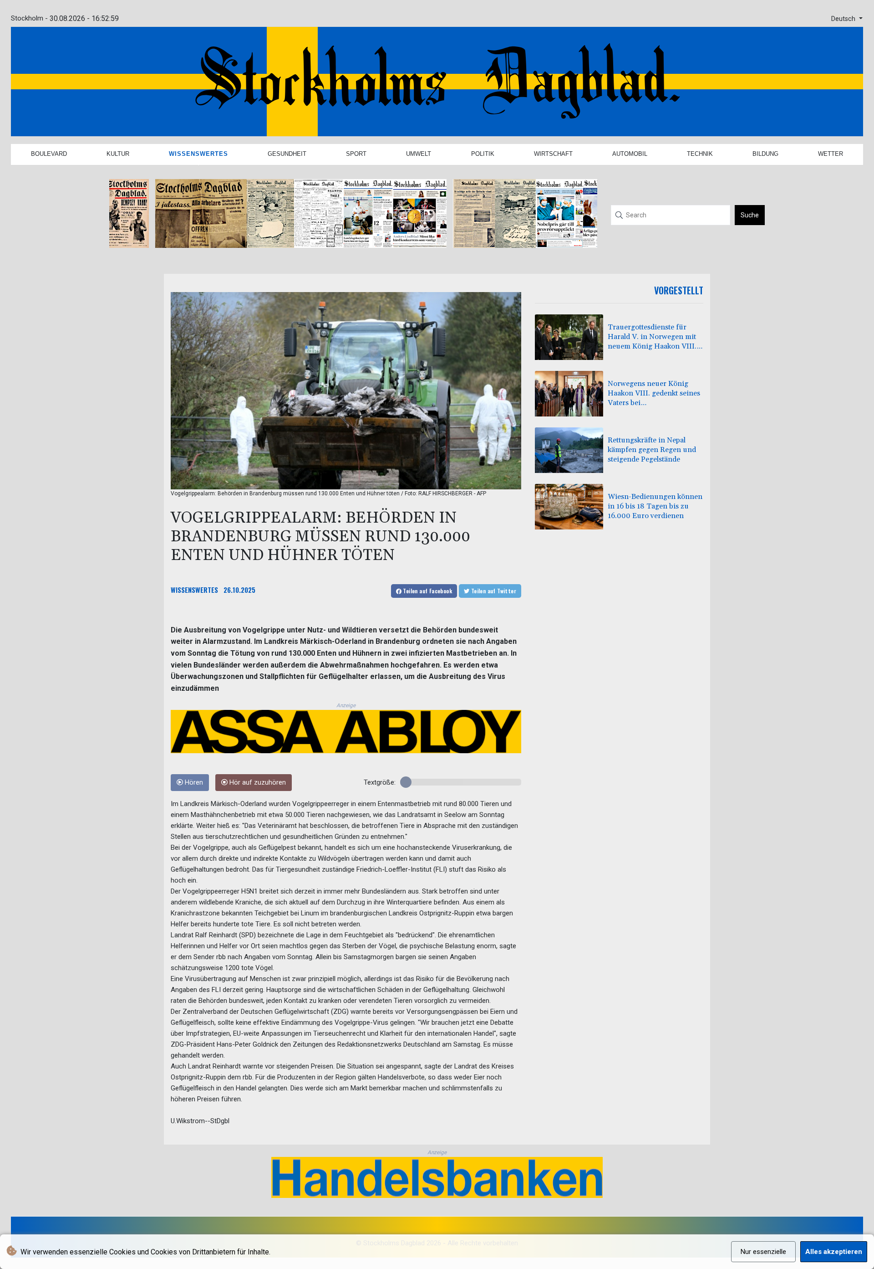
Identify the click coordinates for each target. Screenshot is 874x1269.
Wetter (830, 153)
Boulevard (49, 153)
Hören (193, 782)
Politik (482, 153)
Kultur (118, 153)
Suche (750, 215)
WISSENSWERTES (194, 590)
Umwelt (418, 153)
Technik (700, 153)
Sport (356, 153)
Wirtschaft (553, 153)
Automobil (629, 153)
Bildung (765, 153)
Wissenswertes (198, 153)
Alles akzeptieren (833, 1252)
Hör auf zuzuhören (257, 782)
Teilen (426, 591)
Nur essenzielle (763, 1252)
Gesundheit (287, 153)
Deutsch (844, 19)
